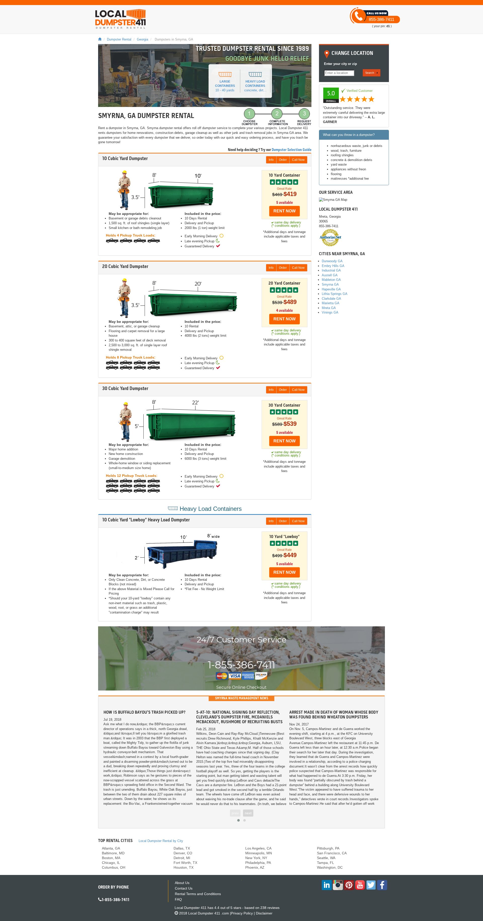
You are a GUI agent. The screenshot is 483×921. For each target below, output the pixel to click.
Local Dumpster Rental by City (161, 841)
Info (271, 160)
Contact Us (183, 888)
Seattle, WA (326, 858)
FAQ (178, 899)
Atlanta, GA (111, 848)
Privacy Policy (242, 913)
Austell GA (330, 275)
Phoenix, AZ (254, 867)
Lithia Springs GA (334, 294)
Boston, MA (111, 858)
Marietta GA (330, 303)
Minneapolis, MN (258, 853)
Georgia (142, 39)
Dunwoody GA (332, 261)
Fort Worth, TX (185, 863)
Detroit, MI (182, 858)
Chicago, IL (111, 863)
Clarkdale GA (331, 298)
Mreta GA (329, 308)
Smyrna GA (330, 284)
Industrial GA (331, 270)
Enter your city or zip (340, 64)
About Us (182, 883)
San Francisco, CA (332, 853)
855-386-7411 (381, 19)
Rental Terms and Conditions (198, 894)
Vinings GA (330, 312)
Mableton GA (331, 280)
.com (208, 913)
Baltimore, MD (113, 853)
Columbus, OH (113, 867)
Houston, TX (183, 867)
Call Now (298, 160)
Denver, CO (183, 853)
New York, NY (256, 858)
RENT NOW (284, 211)
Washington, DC (330, 867)
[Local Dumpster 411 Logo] (120, 19)
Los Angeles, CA (258, 848)
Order (283, 160)
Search (369, 72)
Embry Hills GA (333, 266)
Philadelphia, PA (258, 863)
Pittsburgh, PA (328, 848)
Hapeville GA (331, 289)
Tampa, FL (325, 863)
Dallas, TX (182, 848)
